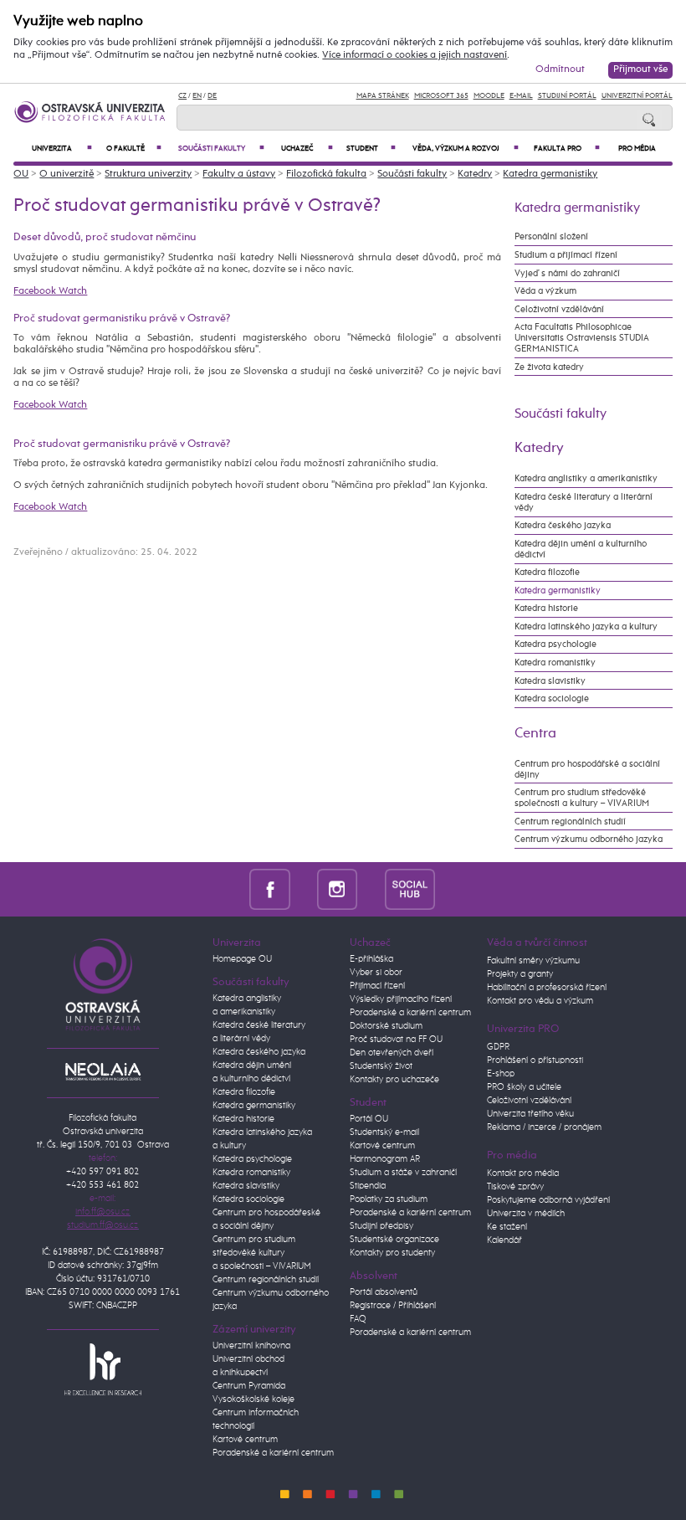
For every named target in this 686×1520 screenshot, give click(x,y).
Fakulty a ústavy (238, 174)
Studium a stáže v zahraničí (403, 1172)
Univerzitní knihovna (251, 1346)
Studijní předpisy (381, 1226)
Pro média (637, 148)
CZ (182, 96)
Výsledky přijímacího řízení (401, 999)
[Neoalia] (102, 1071)
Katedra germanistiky (550, 174)
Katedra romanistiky (555, 662)
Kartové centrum (245, 1439)
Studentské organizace (394, 1239)
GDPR (498, 1047)
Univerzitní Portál (637, 96)
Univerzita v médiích (526, 1213)
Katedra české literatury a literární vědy (583, 502)
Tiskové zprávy (515, 1187)
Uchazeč (307, 148)
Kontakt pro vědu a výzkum (540, 1001)
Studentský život (381, 1066)
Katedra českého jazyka (562, 525)
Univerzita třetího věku (530, 1114)
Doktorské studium (386, 1026)
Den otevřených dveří (391, 1053)
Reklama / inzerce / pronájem (544, 1127)
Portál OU (369, 1119)
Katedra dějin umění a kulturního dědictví (580, 549)
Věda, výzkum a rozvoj (466, 148)
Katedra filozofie (547, 572)
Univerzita (62, 148)
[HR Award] (102, 1368)
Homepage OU (242, 959)
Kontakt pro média (523, 1173)
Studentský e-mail (384, 1132)
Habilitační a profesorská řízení (547, 987)
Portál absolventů (383, 1292)
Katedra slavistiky (550, 681)
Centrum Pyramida (248, 1386)
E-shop (500, 1074)
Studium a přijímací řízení (565, 254)
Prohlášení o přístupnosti (535, 1060)
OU (20, 174)
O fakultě (134, 148)
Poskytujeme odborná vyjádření (548, 1200)
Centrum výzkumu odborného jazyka (588, 839)
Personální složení (551, 236)
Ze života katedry (549, 367)
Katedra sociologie (551, 698)
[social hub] (410, 888)
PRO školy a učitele (524, 1087)
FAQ (358, 1319)
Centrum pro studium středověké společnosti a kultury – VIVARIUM (581, 798)
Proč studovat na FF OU (396, 1039)
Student (370, 148)
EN (197, 96)
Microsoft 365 (441, 96)
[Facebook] (269, 888)
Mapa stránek (382, 96)
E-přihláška (371, 959)
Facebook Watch (50, 291)
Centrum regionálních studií (570, 821)
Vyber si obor (376, 972)
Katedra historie (546, 608)
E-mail (521, 96)
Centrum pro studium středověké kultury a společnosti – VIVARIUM (261, 1253)
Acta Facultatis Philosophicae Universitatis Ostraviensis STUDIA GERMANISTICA (581, 337)
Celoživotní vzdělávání (559, 309)
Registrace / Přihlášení (393, 1306)
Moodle (489, 96)
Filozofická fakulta (326, 174)
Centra (535, 733)
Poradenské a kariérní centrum (273, 1453)
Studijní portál (567, 96)
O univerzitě (66, 174)
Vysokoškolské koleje (253, 1399)
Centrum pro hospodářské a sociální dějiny (587, 769)
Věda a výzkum (545, 290)
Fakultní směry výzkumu (533, 961)
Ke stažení (507, 1227)
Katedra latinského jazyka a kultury (586, 626)
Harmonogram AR (385, 1159)
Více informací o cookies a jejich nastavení (414, 55)
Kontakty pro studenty (392, 1253)
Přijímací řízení (377, 986)
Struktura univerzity (148, 174)
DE (212, 96)
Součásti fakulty (221, 148)
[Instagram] (337, 888)
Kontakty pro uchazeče (394, 1080)
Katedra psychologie (555, 644)
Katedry (475, 174)
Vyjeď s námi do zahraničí (567, 273)
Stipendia (368, 1186)
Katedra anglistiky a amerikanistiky (586, 478)
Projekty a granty (520, 974)
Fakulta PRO (567, 148)
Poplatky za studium (388, 1199)
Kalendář (504, 1240)
